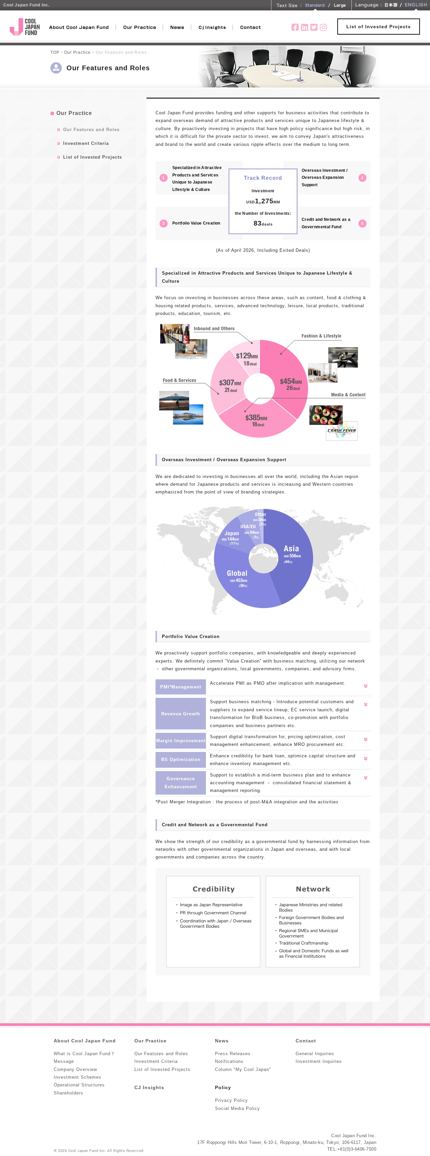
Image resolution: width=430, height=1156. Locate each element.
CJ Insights (149, 1087)
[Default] (315, 5)
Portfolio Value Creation (196, 223)
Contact (306, 1040)
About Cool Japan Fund (85, 1040)
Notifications (229, 1061)
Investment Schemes (77, 1077)
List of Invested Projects (378, 26)
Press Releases (233, 1053)
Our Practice (77, 52)
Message (64, 1061)
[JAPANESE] (391, 5)
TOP (54, 52)
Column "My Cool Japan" (243, 1069)
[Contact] (250, 26)
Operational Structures (79, 1084)
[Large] (339, 5)
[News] (177, 26)
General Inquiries (315, 1053)
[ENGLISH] (416, 5)
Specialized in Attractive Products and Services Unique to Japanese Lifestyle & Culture (197, 178)
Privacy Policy (231, 1100)
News (222, 1040)
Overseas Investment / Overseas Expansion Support (325, 177)
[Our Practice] (140, 26)
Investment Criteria (86, 143)
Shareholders (68, 1092)
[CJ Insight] (212, 26)
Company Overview (75, 1069)
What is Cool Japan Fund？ (84, 1053)
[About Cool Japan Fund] (82, 26)
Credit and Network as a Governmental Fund (326, 223)
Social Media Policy (237, 1108)
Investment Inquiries (319, 1061)
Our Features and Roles (91, 129)
